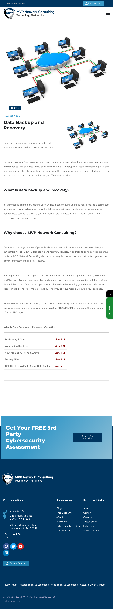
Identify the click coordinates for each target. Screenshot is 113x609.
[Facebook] (6, 546)
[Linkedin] (6, 553)
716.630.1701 (18, 511)
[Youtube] (20, 546)
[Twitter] (13, 546)
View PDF (60, 339)
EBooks (15, 108)
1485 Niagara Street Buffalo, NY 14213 (21, 517)
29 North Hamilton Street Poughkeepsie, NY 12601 (24, 526)
